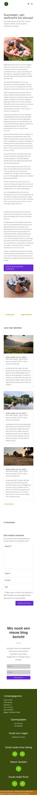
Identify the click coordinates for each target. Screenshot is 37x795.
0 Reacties (15, 26)
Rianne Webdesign (27, 791)
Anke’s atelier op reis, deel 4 (16, 357)
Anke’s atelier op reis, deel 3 (16, 413)
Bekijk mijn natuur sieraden (14, 268)
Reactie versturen (24, 603)
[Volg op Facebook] (14, 783)
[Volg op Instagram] (22, 754)
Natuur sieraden (11, 361)
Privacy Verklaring (23, 794)
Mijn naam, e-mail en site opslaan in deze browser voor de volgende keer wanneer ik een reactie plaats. (18, 595)
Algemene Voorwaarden (8, 794)
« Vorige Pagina (9, 504)
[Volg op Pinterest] (18, 769)
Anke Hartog (11, 21)
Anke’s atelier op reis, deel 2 (16, 469)
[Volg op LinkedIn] (14, 754)
